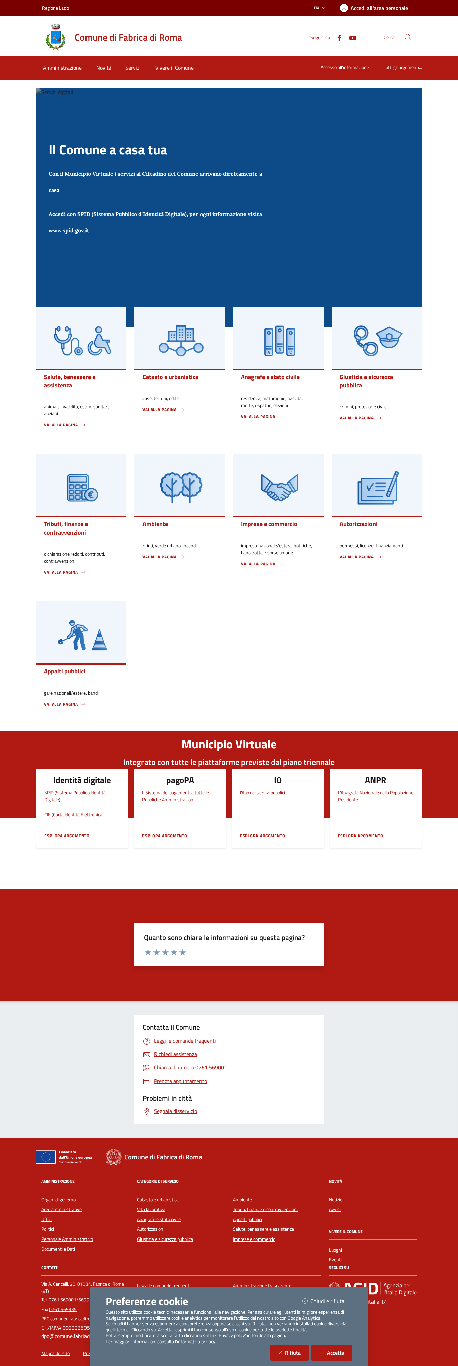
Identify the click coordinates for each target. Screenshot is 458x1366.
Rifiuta (297, 1352)
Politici (47, 1229)
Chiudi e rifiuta (331, 1301)
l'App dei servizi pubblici (262, 792)
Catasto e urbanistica (158, 1199)
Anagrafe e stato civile (159, 1219)
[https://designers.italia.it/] (373, 1288)
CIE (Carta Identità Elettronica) (74, 814)
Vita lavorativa (151, 1209)
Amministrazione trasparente (262, 1285)
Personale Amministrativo (67, 1239)
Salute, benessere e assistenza (263, 1229)
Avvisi (335, 1209)
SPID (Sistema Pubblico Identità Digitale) (75, 796)
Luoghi (335, 1250)
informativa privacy (196, 1341)
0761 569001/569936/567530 (81, 1299)
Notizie (335, 1199)
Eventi (335, 1259)
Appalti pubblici (247, 1219)
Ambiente (242, 1199)
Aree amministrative (61, 1209)
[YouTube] (350, 37)
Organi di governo (58, 1199)
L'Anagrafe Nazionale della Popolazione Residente (375, 796)
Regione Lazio (55, 7)
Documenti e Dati (58, 1249)
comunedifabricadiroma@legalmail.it (86, 1318)
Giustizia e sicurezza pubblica (165, 1239)
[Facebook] (336, 37)
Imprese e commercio (254, 1239)
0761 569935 (63, 1309)
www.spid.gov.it (69, 230)
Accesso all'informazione (345, 67)
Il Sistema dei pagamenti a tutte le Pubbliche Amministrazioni (175, 796)
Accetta (339, 1352)
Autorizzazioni (150, 1229)
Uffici (46, 1219)
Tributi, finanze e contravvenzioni (265, 1209)
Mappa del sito (55, 1353)
